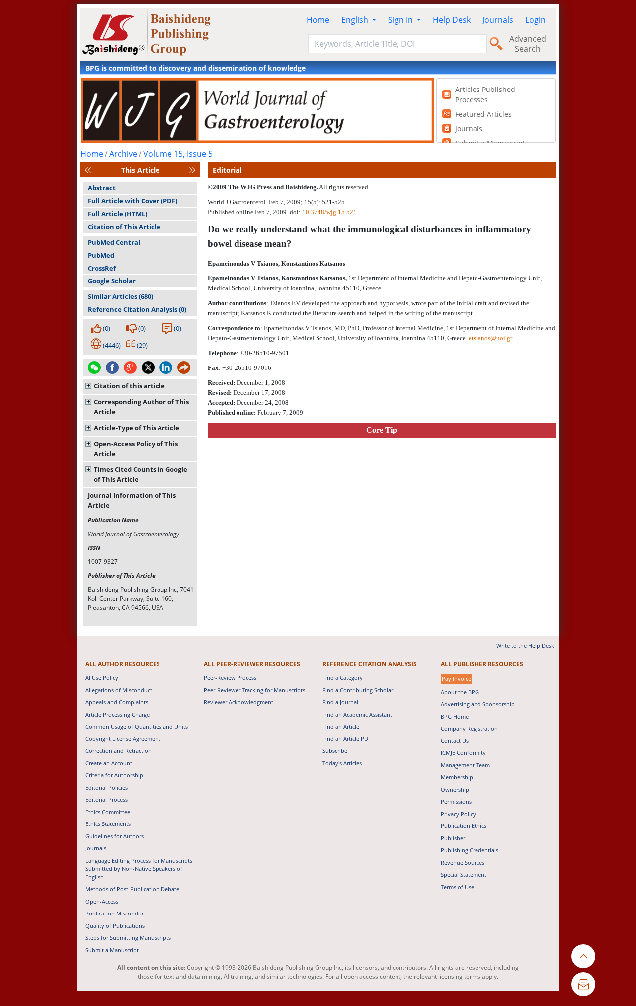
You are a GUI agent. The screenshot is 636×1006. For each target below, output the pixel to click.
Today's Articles (342, 763)
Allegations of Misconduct (118, 690)
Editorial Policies (106, 787)
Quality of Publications (115, 925)
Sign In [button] (401, 19)
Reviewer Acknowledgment (238, 702)
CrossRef (102, 268)
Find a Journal (340, 702)
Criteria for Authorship (114, 775)
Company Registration (469, 728)
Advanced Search (527, 44)
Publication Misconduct (115, 913)
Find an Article (340, 726)
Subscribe (334, 750)
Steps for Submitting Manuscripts (128, 937)
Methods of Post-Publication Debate (132, 889)
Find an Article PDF (346, 738)
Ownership (455, 789)
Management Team (465, 765)
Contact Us (455, 740)
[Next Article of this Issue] (192, 170)
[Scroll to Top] (583, 956)
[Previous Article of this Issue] (87, 170)
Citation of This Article (124, 226)
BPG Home (455, 716)
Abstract (102, 187)
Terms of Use (457, 887)
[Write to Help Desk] (583, 984)
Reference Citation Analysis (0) (137, 309)
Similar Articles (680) (120, 296)
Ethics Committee (107, 812)
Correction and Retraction (118, 750)
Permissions (456, 801)
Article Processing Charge (117, 714)
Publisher (453, 838)
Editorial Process (106, 799)
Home (318, 19)
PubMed (101, 255)
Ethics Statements (108, 823)
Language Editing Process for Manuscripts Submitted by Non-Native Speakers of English (138, 869)
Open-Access (101, 901)
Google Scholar (112, 280)
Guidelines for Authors (114, 836)
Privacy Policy (458, 814)
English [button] (355, 19)
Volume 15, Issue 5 (178, 153)
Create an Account (108, 763)
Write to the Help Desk (525, 645)
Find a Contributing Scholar (357, 690)
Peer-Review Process (230, 677)
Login (535, 19)
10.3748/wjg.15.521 (329, 212)
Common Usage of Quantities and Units (136, 726)
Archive (123, 153)
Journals (497, 19)
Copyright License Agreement (122, 738)
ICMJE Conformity (463, 752)
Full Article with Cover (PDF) (132, 200)
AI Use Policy (101, 677)
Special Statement (463, 874)
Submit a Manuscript (112, 950)
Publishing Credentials (469, 850)
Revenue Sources (462, 862)
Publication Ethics (463, 825)
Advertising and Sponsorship (478, 704)
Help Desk (452, 19)
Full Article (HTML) (117, 213)
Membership (457, 777)
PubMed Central (114, 242)
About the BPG (460, 692)
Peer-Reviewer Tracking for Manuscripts (254, 690)
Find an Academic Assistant (357, 714)
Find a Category (342, 677)
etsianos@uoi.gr (490, 338)
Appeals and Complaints (116, 702)
